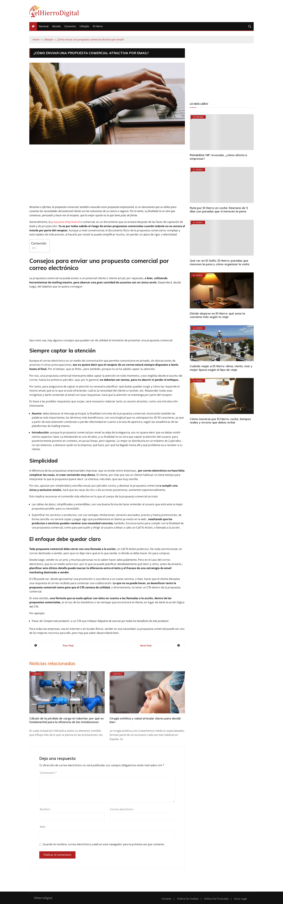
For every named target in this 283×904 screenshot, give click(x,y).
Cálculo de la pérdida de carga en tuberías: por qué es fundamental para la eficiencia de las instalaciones (66, 720)
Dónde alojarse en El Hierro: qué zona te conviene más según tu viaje (217, 315)
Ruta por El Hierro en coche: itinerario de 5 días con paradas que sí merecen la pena (219, 209)
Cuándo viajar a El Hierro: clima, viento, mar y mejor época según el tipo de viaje (221, 368)
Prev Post (68, 645)
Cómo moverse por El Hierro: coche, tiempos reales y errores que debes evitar (220, 420)
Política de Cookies (187, 898)
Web (42, 827)
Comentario (48, 773)
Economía (70, 26)
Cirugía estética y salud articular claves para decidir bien (145, 720)
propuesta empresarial (65, 222)
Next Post (146, 645)
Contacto (166, 898)
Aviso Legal (240, 898)
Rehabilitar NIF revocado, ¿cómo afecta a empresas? (218, 157)
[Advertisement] (107, 181)
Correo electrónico (121, 809)
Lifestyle (84, 26)
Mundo (56, 26)
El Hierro (98, 26)
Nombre (45, 809)
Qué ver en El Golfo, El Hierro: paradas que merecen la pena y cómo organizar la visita (219, 262)
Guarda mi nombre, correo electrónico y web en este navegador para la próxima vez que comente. (104, 844)
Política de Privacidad (216, 898)
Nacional (43, 26)
